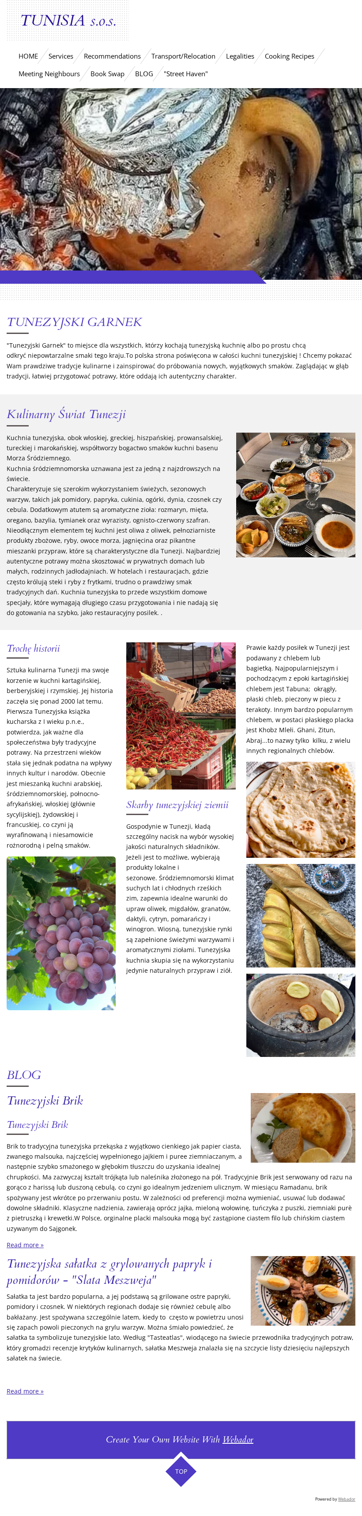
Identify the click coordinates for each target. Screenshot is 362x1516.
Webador (237, 1440)
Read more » (25, 1245)
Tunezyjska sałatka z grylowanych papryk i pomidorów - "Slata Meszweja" (109, 1272)
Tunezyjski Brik (45, 1101)
